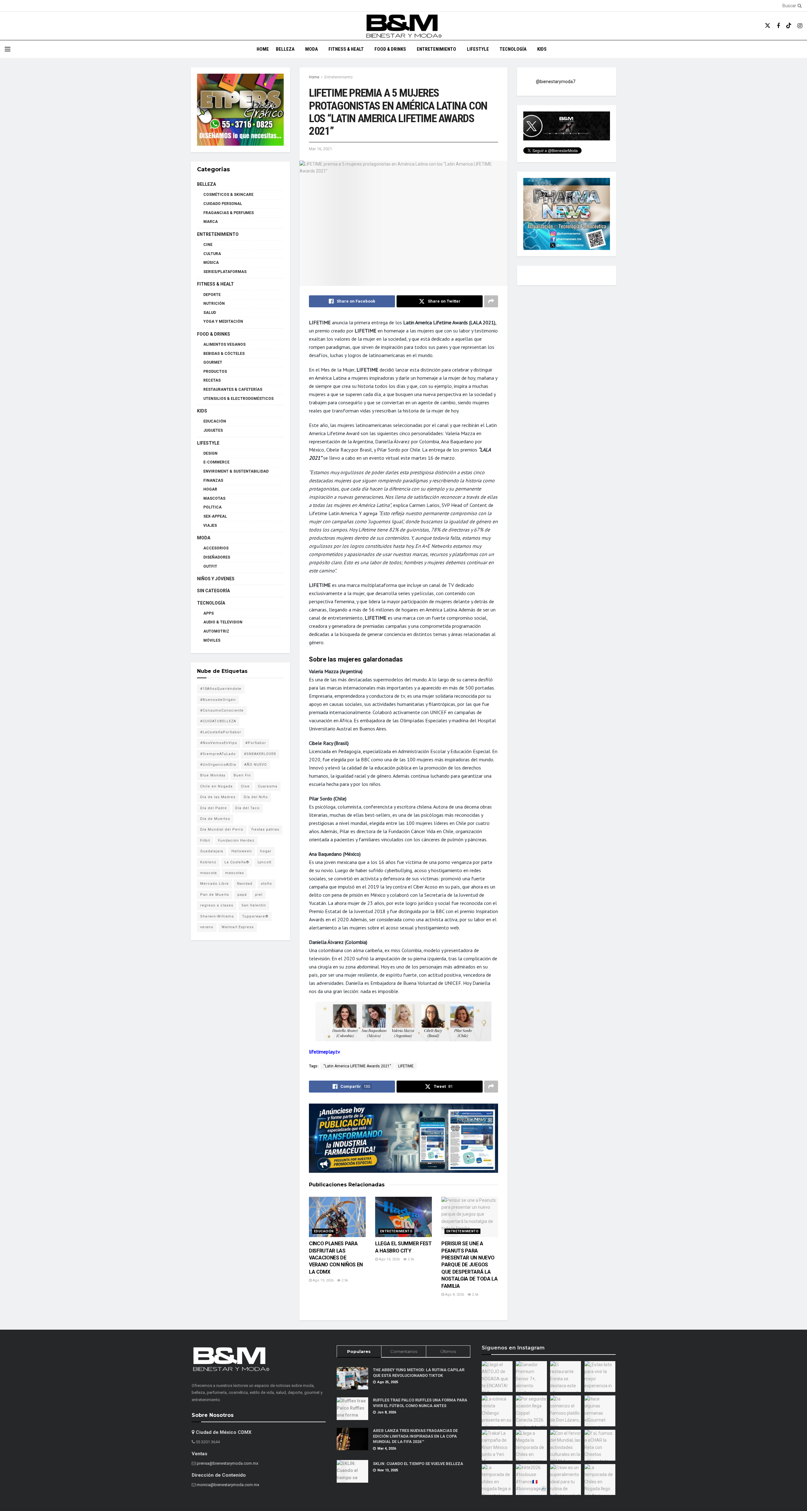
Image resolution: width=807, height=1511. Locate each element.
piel (259, 895)
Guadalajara (211, 851)
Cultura (212, 254)
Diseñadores (216, 557)
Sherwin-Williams (217, 916)
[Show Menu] (7, 49)
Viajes (210, 525)
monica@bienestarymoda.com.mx (228, 1484)
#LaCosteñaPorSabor (220, 732)
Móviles (211, 640)
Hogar (210, 489)
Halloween (241, 851)
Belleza (285, 49)
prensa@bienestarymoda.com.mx (227, 1463)
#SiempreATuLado (218, 754)
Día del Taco (247, 808)
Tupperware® (255, 916)
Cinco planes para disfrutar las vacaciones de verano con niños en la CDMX (336, 1258)
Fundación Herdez (236, 840)
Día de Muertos (215, 819)
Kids (542, 49)
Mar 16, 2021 (320, 148)
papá (242, 895)
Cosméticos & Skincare (228, 194)
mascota (208, 873)
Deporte (212, 295)
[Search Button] (798, 5)
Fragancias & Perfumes (228, 213)
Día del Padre (213, 808)
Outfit (210, 566)
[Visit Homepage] (403, 26)
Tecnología (513, 49)
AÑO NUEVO (255, 765)
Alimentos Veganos (224, 344)
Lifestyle (478, 49)
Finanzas (213, 480)
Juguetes (213, 430)
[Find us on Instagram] (800, 26)
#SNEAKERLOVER (260, 754)
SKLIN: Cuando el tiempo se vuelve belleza (418, 1463)
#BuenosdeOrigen (218, 700)
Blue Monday (212, 775)
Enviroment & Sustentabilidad (236, 471)
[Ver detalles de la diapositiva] (240, 110)
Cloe (245, 786)
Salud (209, 312)
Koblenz (208, 862)
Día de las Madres (217, 797)
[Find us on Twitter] (767, 26)
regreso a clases (216, 905)
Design (210, 453)
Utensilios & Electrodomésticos (238, 398)
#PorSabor (255, 743)
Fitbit (205, 840)
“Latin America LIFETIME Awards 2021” (357, 1066)
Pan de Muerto (214, 895)
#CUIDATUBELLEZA (218, 721)
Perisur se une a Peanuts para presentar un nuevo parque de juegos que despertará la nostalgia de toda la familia (469, 1265)
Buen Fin (242, 775)
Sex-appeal (215, 516)
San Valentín (253, 905)
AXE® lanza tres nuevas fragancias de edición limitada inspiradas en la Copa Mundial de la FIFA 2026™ (415, 1436)
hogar (265, 851)
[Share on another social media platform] (491, 301)
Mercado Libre (214, 884)
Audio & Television (222, 622)
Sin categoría (213, 590)
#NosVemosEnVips (218, 743)
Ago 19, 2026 (323, 1280)
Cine (207, 244)
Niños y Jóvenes (216, 578)
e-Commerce (216, 462)
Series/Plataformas (225, 272)
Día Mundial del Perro (221, 829)
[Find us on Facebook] (778, 26)
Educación (324, 1231)
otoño (266, 884)
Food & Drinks (390, 49)
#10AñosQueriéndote (220, 689)
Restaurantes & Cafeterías (232, 389)
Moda (311, 49)
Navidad (245, 884)
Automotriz (216, 631)
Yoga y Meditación (223, 321)
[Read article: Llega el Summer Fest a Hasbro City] (403, 1217)
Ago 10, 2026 (389, 1259)
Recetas (212, 380)
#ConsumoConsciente (222, 710)
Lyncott (264, 862)
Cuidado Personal (222, 204)
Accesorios (216, 548)
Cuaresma (267, 786)
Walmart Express (238, 927)
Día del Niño (256, 797)
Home (263, 49)
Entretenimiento (436, 49)
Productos (215, 371)
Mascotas (214, 498)
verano (206, 927)
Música (211, 262)
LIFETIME (406, 1066)
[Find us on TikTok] (788, 26)
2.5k (344, 1280)
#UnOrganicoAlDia (218, 765)
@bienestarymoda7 (555, 81)
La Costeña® (236, 862)
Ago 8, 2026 (454, 1294)
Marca (210, 221)
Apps (208, 613)
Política (212, 507)
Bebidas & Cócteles (224, 353)
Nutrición (214, 303)
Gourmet (212, 362)
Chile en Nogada (216, 786)
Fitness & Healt (346, 49)
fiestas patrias (265, 829)
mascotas (234, 873)
